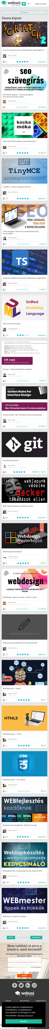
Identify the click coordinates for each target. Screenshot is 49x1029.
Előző (11, 937)
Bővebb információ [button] (25, 1016)
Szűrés (25, 12)
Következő (36, 937)
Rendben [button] (23, 1021)
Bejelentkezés (40, 4)
